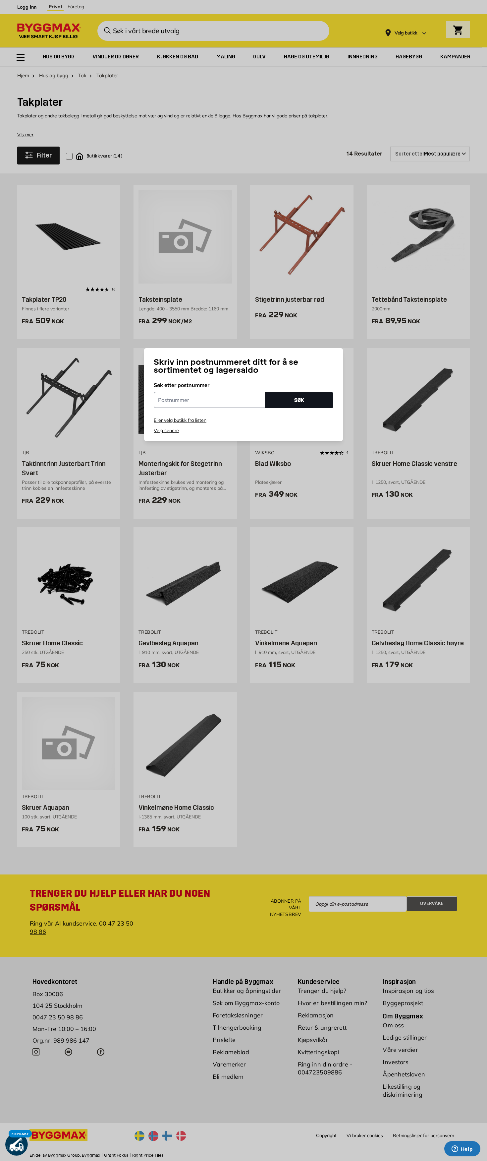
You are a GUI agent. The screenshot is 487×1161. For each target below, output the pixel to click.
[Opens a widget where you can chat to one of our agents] (462, 1149)
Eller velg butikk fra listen (180, 420)
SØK (299, 400)
